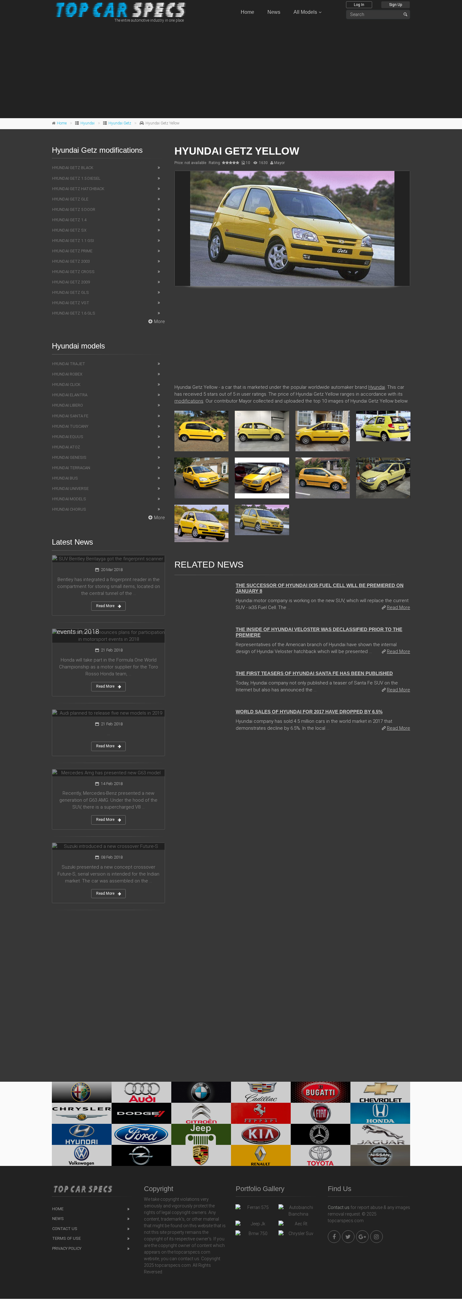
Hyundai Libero (67, 405)
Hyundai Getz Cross (73, 271)
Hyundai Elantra (69, 395)
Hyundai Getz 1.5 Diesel (76, 178)
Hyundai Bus (65, 478)
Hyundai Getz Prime (72, 251)
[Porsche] (201, 1155)
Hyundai (87, 123)
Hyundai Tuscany (70, 426)
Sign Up (395, 5)
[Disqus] (292, 822)
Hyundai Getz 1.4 (69, 219)
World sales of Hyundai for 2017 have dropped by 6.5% (309, 711)
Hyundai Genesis (69, 457)
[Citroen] (201, 1113)
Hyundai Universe (70, 488)
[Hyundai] (82, 1134)
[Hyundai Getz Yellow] (292, 228)
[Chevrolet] (380, 1092)
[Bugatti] (320, 1092)
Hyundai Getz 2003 (71, 261)
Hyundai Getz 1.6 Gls (73, 313)
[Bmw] (201, 1092)
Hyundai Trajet (68, 363)
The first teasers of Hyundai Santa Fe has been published (314, 673)
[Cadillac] (261, 1092)
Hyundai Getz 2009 (71, 282)
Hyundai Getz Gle (70, 199)
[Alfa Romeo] (82, 1092)
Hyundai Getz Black (72, 167)
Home (247, 12)
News (273, 12)
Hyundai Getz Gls (70, 292)
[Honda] (380, 1113)
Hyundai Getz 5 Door (73, 209)
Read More (398, 607)
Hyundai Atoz (66, 447)
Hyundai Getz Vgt (70, 302)
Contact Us (64, 1228)
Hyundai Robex (67, 374)
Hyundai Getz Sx (69, 230)
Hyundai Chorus (69, 509)
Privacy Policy (66, 1248)
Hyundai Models (69, 499)
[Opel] (141, 1155)
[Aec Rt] (298, 1225)
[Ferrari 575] (255, 1209)
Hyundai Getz (119, 123)
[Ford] (141, 1134)
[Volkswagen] (82, 1155)
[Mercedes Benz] (320, 1134)
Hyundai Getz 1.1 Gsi (73, 240)
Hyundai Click (66, 384)
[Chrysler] (82, 1113)
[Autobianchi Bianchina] (298, 1210)
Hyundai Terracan (71, 467)
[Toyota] (320, 1155)
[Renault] (261, 1155)
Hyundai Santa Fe (70, 416)
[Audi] (141, 1092)
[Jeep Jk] (255, 1225)
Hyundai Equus (67, 436)
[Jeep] (201, 1134)
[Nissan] (380, 1155)
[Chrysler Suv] (298, 1235)
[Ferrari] (261, 1113)
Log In (359, 5)
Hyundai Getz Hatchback (78, 188)
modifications (188, 401)
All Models (305, 12)
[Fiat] (320, 1113)
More (159, 321)
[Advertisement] (231, 69)
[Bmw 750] (255, 1235)
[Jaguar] (380, 1134)
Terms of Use (66, 1238)
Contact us (338, 1207)
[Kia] (261, 1134)
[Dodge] (141, 1113)
